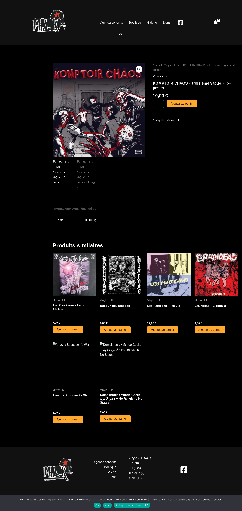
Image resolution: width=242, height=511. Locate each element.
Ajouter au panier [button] (67, 329)
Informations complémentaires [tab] (74, 208)
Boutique (135, 22)
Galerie (152, 22)
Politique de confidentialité (132, 505)
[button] (121, 34)
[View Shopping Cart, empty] (215, 22)
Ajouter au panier (182, 103)
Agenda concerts (111, 22)
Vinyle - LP (171, 65)
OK (97, 505)
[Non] (237, 503)
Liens (166, 22)
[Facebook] (180, 22)
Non (107, 505)
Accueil (157, 65)
